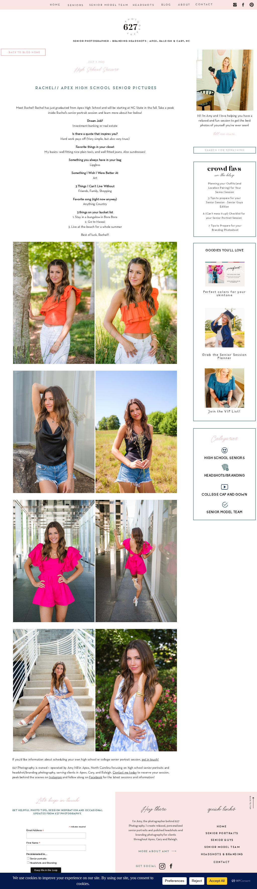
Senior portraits (38, 858)
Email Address (35, 830)
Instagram (55, 777)
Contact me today (125, 772)
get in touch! (150, 759)
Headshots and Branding (43, 862)
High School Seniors (96, 69)
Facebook (95, 777)
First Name (33, 842)
